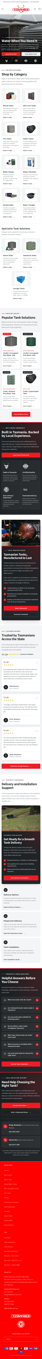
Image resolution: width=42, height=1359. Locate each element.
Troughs (6, 1211)
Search (6, 1170)
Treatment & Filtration (11, 1202)
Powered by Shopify (27, 1355)
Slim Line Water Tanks (11, 1189)
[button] (2, 9)
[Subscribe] (35, 1339)
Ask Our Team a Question (21, 1064)
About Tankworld (21, 608)
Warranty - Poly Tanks (11, 1256)
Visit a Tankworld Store (21, 1112)
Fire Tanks (7, 1193)
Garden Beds (8, 1220)
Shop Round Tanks (11, 54)
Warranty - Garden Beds (12, 1265)
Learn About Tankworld (21, 455)
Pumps (6, 1198)
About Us (7, 1238)
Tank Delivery (8, 1247)
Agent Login (8, 1179)
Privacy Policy (8, 1225)
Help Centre (8, 1175)
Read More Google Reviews (20, 766)
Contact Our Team (21, 1105)
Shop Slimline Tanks (31, 54)
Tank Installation (9, 1242)
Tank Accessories (9, 1207)
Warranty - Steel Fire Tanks (13, 1260)
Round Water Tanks (10, 1184)
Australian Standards (21, 614)
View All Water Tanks (21, 414)
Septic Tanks (8, 1216)
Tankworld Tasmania (18, 1355)
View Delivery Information (21, 878)
